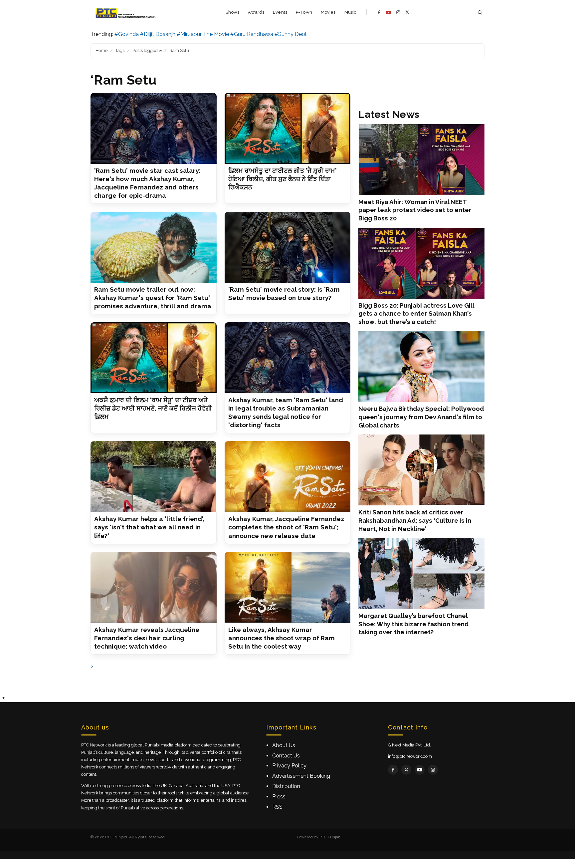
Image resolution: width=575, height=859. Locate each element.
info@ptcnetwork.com (410, 756)
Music (350, 12)
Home (101, 50)
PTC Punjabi (330, 837)
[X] (407, 12)
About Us (283, 745)
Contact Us (286, 755)
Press (279, 796)
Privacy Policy (289, 765)
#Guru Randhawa (251, 34)
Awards (256, 12)
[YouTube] (388, 12)
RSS (277, 807)
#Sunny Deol (290, 34)
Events (280, 12)
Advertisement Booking (301, 776)
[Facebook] (379, 12)
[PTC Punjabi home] (126, 12)
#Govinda (126, 34)
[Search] (479, 12)
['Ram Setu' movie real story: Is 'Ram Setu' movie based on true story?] (288, 247)
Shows (233, 12)
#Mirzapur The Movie (203, 34)
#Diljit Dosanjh (157, 34)
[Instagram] (398, 12)
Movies (328, 12)
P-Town (304, 12)
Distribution (286, 786)
